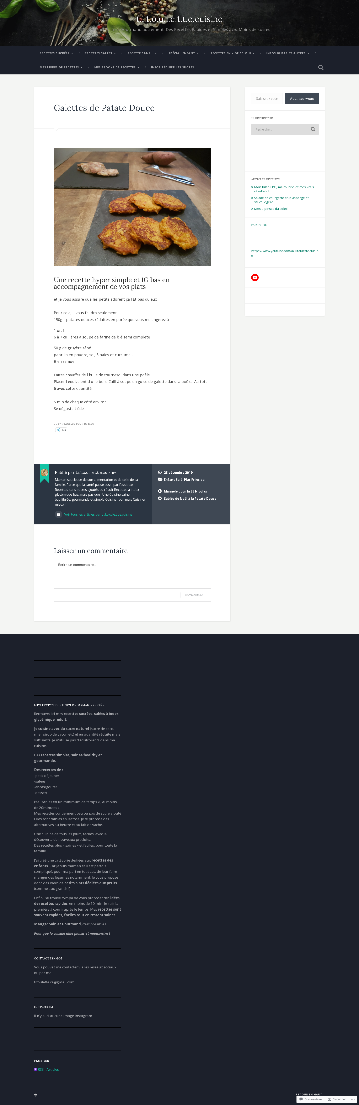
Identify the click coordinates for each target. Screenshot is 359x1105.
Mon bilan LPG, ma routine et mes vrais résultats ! (284, 189)
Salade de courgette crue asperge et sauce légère (281, 200)
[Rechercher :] (285, 129)
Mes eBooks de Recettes (115, 67)
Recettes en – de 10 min (230, 53)
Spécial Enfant (181, 53)
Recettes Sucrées (54, 53)
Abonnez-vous (302, 98)
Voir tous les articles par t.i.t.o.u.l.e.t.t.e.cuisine (98, 514)
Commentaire (194, 595)
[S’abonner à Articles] (35, 1069)
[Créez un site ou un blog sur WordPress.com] (35, 1095)
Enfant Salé (173, 480)
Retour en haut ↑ (310, 1094)
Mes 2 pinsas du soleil (271, 208)
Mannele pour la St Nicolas (185, 491)
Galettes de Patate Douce (104, 107)
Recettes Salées (98, 53)
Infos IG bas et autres (286, 53)
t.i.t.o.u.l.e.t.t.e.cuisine (179, 18)
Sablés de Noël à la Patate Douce (190, 498)
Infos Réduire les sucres (172, 67)
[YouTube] (255, 277)
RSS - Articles (48, 1069)
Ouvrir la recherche (321, 67)
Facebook (259, 225)
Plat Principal (194, 480)
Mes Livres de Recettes (59, 67)
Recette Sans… (140, 53)
